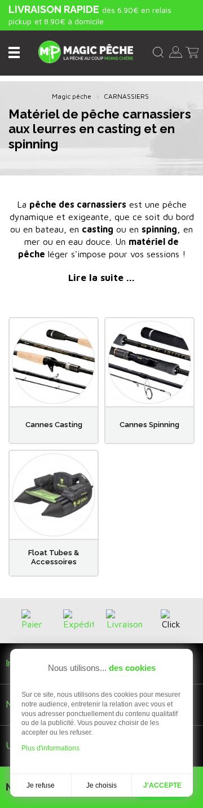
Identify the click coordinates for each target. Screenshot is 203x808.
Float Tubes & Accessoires (53, 557)
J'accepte (162, 785)
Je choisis (101, 785)
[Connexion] (175, 51)
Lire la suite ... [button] (101, 277)
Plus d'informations (50, 748)
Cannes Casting (53, 424)
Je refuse (41, 785)
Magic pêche (71, 96)
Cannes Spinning (149, 424)
